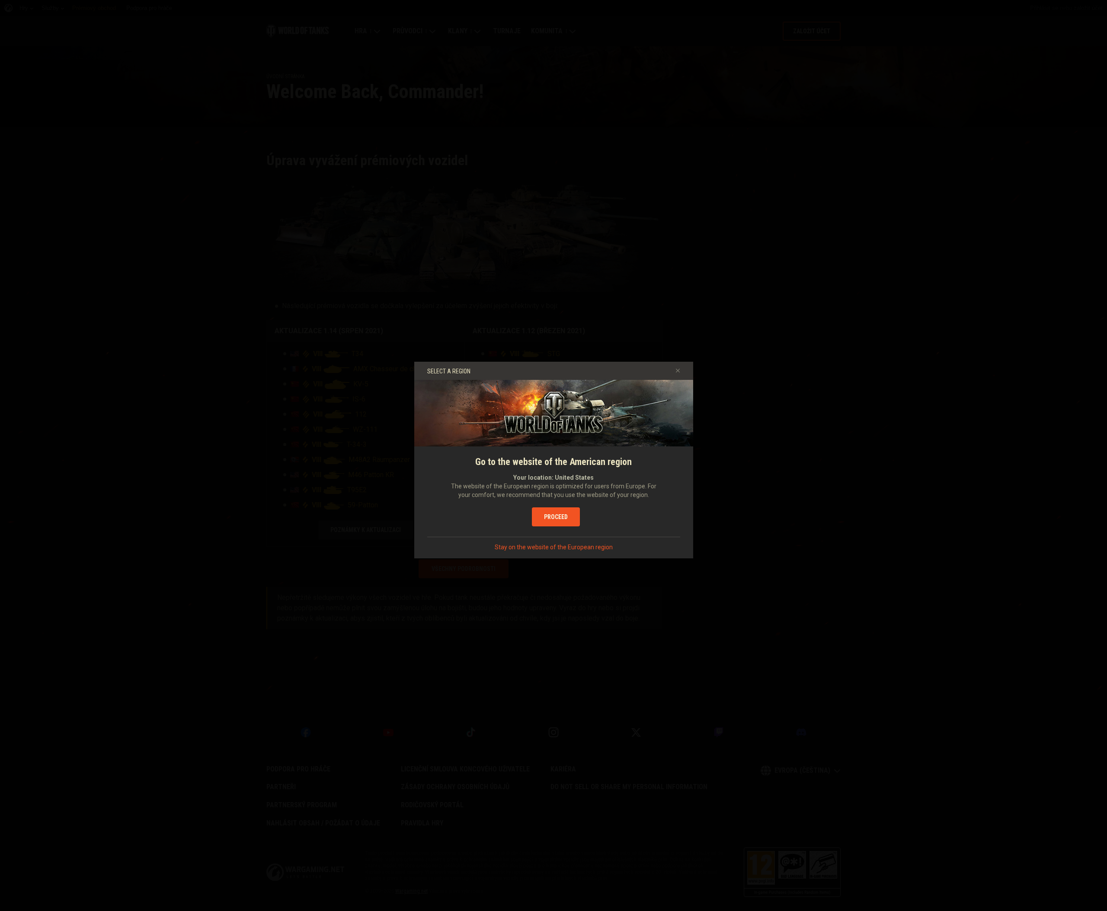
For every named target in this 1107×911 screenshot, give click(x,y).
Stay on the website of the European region (554, 547)
